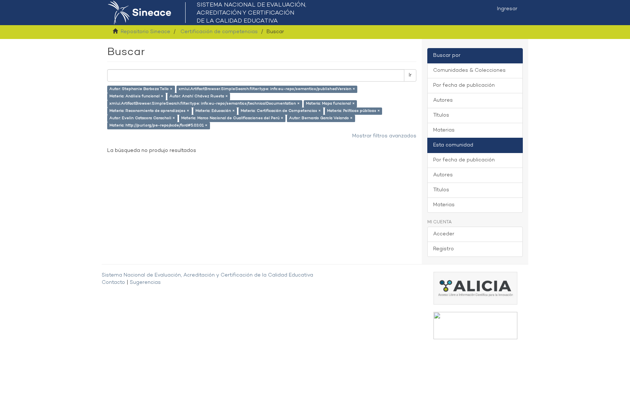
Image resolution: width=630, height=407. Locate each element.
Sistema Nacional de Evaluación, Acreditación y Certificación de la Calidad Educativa (207, 275)
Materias (444, 130)
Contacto (113, 282)
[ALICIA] (475, 288)
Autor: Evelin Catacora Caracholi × (142, 118)
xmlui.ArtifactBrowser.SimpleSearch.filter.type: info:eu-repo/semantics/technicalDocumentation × (204, 103)
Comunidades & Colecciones (469, 70)
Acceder (443, 234)
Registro (443, 249)
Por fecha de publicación (464, 85)
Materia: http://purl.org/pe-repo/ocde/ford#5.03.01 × (158, 125)
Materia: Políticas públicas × (353, 111)
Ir (410, 75)
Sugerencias (145, 282)
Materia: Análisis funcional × (136, 96)
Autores (443, 100)
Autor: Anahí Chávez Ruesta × (199, 96)
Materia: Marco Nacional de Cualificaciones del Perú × (232, 118)
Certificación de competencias (219, 31)
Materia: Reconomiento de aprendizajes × (149, 111)
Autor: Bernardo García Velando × (321, 118)
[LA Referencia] (475, 325)
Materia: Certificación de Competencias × (281, 111)
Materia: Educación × (215, 111)
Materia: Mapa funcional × (330, 103)
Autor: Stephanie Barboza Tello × (140, 89)
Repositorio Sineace (145, 31)
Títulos (441, 115)
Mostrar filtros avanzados (384, 136)
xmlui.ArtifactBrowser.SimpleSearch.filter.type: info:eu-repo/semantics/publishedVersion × (267, 89)
